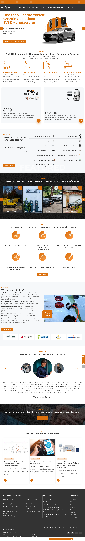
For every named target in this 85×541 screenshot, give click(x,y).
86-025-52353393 (7, 2)
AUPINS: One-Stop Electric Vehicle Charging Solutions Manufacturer (42, 412)
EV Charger (35, 7)
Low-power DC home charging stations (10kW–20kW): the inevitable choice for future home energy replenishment (68, 464)
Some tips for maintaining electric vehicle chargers (40, 462)
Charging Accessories (24, 7)
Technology (73, 517)
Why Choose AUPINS (12, 290)
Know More (42, 274)
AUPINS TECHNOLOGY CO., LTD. (59, 527)
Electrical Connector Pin (10, 506)
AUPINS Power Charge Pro (14, 148)
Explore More (9, 165)
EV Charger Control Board (51, 507)
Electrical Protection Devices (32, 500)
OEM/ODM (49, 7)
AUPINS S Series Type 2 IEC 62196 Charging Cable (15, 152)
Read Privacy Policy (66, 539)
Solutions (41, 7)
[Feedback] (83, 362)
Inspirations (56, 7)
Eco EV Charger (47, 502)
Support (63, 7)
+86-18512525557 (23, 2)
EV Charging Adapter (9, 504)
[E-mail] (83, 356)
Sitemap (68, 530)
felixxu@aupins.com (37, 2)
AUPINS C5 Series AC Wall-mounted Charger (13, 160)
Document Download (73, 513)
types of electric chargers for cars (55, 386)
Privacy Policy (77, 530)
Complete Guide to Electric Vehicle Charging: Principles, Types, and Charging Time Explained (14, 463)
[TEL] (83, 359)
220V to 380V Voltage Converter (12, 516)
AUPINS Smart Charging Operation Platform (53, 511)
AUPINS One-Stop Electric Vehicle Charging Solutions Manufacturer (43, 181)
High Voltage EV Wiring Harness (10, 512)
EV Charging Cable (9, 499)
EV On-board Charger (49, 504)
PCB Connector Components (30, 507)
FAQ (71, 510)
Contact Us (70, 7)
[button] (1, 28)
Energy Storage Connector (34, 511)
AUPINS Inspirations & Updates (42, 433)
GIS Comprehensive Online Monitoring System (54, 515)
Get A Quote (42, 418)
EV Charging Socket (32, 504)
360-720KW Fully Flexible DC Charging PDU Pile (15, 156)
